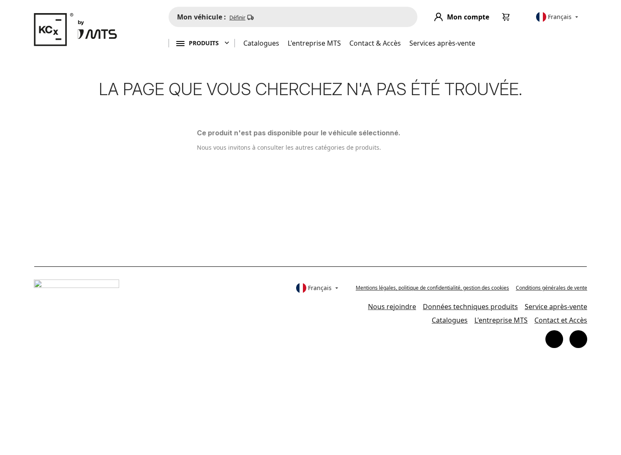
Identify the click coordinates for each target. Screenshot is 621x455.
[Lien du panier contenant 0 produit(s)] (506, 17)
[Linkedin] (578, 339)
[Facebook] (554, 339)
